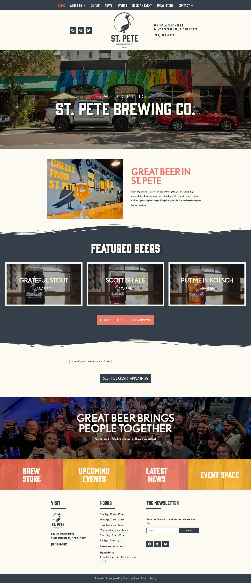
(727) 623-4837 (164, 35)
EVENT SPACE (219, 474)
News (108, 5)
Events (122, 5)
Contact (184, 5)
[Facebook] (73, 30)
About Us (76, 5)
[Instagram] (81, 30)
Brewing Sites (131, 578)
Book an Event (142, 5)
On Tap (95, 5)
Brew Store (165, 5)
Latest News (157, 474)
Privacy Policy (149, 578)
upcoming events (94, 474)
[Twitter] (89, 30)
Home (61, 5)
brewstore (31, 474)
